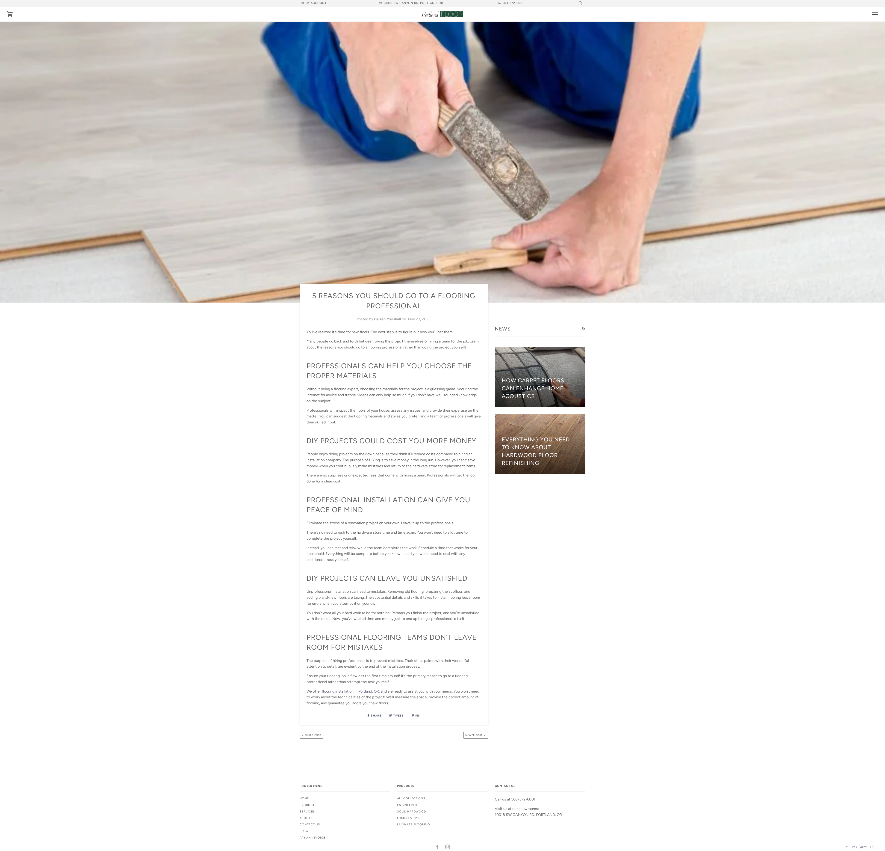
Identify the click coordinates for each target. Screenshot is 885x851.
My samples (863, 847)
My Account (316, 3)
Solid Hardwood (411, 811)
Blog (304, 831)
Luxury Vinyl (408, 818)
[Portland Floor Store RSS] (583, 329)
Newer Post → (475, 735)
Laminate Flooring (413, 824)
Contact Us (310, 824)
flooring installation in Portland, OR (350, 691)
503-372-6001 (513, 3)
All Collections (411, 798)
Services (307, 811)
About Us (308, 818)
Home (304, 798)
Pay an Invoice (312, 837)
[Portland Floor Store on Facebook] (437, 847)
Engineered (407, 805)
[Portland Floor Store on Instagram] (447, 847)
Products (308, 805)
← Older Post (311, 735)
